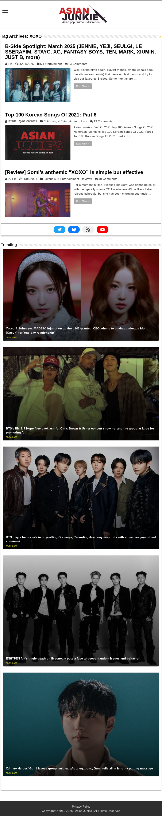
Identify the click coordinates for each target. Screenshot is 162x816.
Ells (10, 64)
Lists (84, 121)
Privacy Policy (81, 806)
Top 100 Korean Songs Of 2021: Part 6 (50, 115)
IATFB (12, 121)
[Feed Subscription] (160, 37)
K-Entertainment (51, 64)
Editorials (50, 121)
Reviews (86, 179)
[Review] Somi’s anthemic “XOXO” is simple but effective (74, 172)
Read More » (82, 86)
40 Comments (108, 179)
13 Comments (77, 64)
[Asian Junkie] (81, 13)
